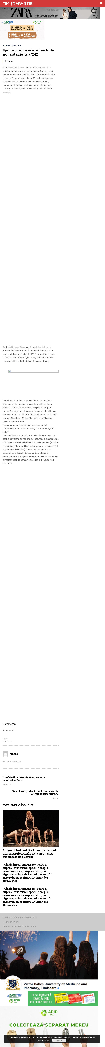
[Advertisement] (31, 220)
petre (10, 61)
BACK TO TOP (12, 922)
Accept (59, 1040)
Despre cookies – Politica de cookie (19, 926)
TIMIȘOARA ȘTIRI (18, 3)
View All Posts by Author (12, 762)
